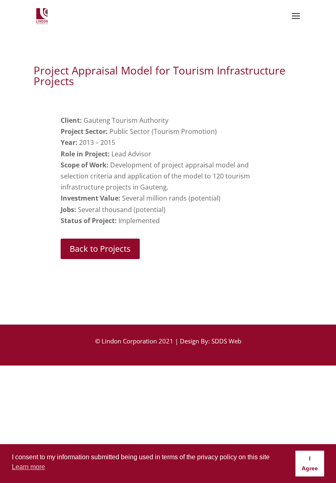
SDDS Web (226, 341)
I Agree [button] (310, 463)
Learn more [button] (28, 466)
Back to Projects (100, 248)
